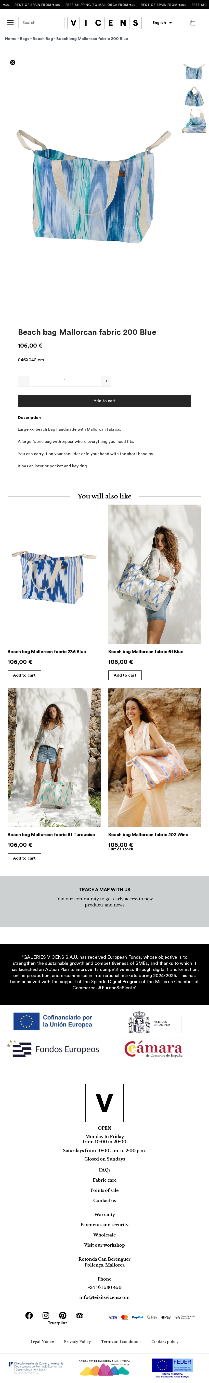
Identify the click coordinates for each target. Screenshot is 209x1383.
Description (29, 418)
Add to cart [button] (24, 675)
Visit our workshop (104, 1245)
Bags (24, 39)
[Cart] (192, 23)
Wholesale (104, 1234)
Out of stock (120, 849)
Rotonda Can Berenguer (104, 1259)
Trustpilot (57, 1323)
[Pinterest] (62, 1315)
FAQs (104, 1170)
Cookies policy (165, 1341)
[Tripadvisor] (79, 1315)
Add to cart (105, 401)
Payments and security (104, 1224)
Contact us (104, 1200)
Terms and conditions (121, 1341)
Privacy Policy (77, 1341)
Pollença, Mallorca (105, 1265)
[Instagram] (46, 1315)
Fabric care (104, 1180)
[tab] (31, 417)
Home (11, 39)
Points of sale (104, 1190)
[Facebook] (29, 1315)
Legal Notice (42, 1341)
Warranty (104, 1214)
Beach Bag (43, 39)
